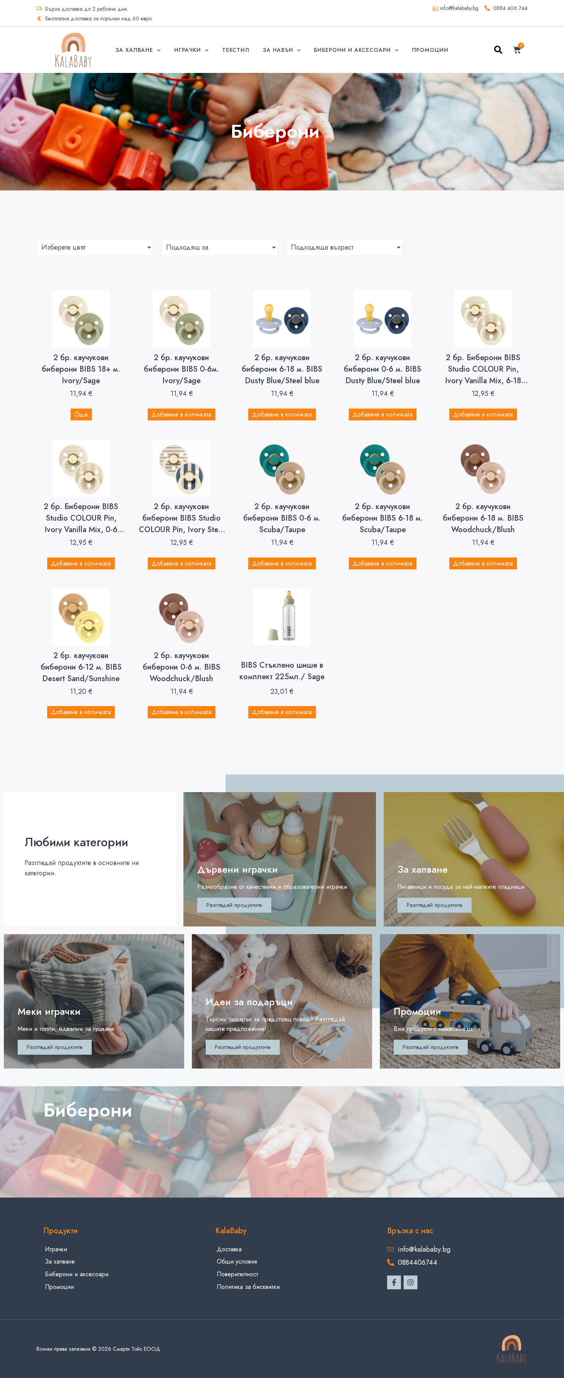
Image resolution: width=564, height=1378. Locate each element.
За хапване (134, 50)
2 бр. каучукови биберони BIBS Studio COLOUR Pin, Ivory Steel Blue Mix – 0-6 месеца (181, 524)
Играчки (187, 50)
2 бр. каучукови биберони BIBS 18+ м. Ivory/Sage (81, 369)
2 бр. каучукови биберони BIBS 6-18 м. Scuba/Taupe (382, 518)
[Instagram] (410, 1282)
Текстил (235, 50)
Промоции (430, 50)
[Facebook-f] (394, 1282)
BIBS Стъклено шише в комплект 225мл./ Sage (282, 671)
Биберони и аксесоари (352, 50)
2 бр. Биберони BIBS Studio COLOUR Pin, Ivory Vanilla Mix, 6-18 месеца (483, 375)
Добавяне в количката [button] (181, 414)
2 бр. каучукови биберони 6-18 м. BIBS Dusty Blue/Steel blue (282, 369)
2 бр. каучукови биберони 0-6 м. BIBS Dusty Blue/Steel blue (382, 369)
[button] (498, 51)
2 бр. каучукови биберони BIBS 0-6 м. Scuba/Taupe (282, 518)
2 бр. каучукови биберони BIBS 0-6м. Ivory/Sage (181, 369)
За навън (278, 50)
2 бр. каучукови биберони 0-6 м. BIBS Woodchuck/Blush (181, 667)
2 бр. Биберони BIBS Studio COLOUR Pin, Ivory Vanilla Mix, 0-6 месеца (81, 524)
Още (81, 414)
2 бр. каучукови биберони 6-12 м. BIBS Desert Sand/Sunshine (81, 667)
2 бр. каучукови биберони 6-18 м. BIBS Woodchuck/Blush (483, 518)
